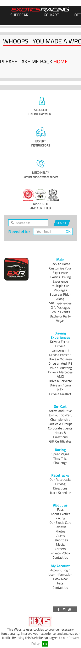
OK (68, 231)
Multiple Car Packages (60, 288)
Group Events (60, 311)
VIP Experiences (60, 303)
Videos (60, 535)
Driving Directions (60, 486)
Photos (60, 531)
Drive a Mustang (60, 367)
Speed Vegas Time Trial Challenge (60, 458)
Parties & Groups (60, 423)
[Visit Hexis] (40, 622)
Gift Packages (60, 307)
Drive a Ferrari (60, 341)
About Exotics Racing (60, 516)
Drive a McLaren (60, 359)
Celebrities (60, 539)
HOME (60, 61)
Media (60, 544)
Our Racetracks (60, 479)
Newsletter (19, 231)
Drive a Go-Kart (60, 393)
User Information (60, 574)
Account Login (60, 570)
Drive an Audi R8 (60, 363)
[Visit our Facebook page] (59, 609)
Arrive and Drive (60, 410)
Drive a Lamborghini (60, 348)
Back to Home (60, 263)
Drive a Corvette (60, 380)
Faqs (60, 509)
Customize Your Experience (60, 270)
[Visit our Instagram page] (65, 609)
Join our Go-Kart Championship (60, 417)
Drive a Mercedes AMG (60, 374)
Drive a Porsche (60, 354)
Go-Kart (51, 14)
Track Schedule (60, 492)
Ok (45, 644)
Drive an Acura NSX (60, 387)
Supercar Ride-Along (60, 296)
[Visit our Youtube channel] (70, 609)
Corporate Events (60, 428)
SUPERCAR (19, 14)
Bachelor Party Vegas (60, 318)
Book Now (60, 578)
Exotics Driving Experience (60, 279)
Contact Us (60, 557)
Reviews (60, 526)
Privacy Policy (60, 553)
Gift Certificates (60, 441)
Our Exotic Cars (60, 522)
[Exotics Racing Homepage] (40, 9)
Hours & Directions (60, 434)
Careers (60, 548)
